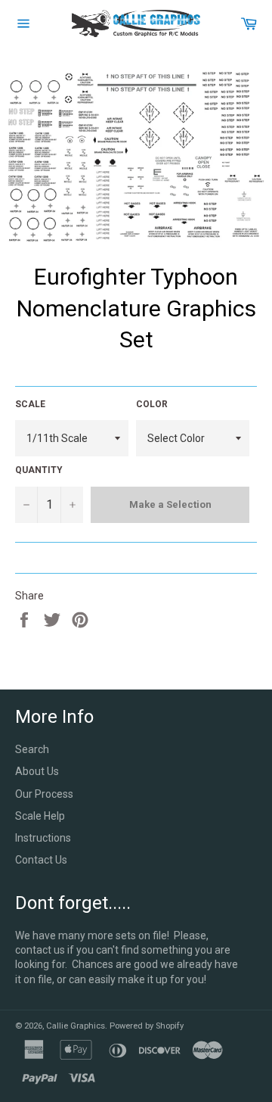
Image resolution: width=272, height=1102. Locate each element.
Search (32, 749)
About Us (37, 771)
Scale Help (40, 816)
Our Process (44, 794)
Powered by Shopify (147, 1026)
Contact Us (41, 860)
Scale (30, 404)
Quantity (39, 470)
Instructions (43, 838)
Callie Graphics (75, 1026)
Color (152, 404)
